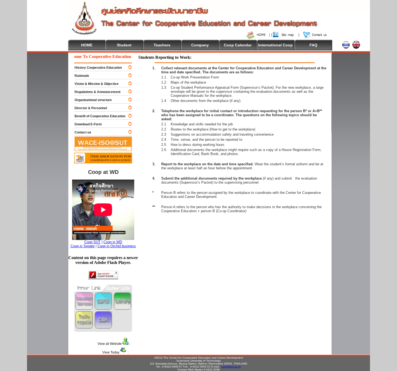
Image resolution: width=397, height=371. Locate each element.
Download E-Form (86, 124)
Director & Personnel (88, 108)
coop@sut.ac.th (231, 366)
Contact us (80, 132)
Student (124, 45)
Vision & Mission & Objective (94, 84)
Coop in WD (112, 242)
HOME (86, 45)
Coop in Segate (82, 246)
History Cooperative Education (96, 68)
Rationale (79, 76)
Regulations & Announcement (95, 92)
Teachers (162, 45)
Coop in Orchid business (116, 246)
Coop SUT (92, 242)
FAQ (313, 45)
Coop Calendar (237, 45)
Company (200, 45)
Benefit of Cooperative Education (97, 116)
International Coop (275, 45)
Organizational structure (91, 100)
